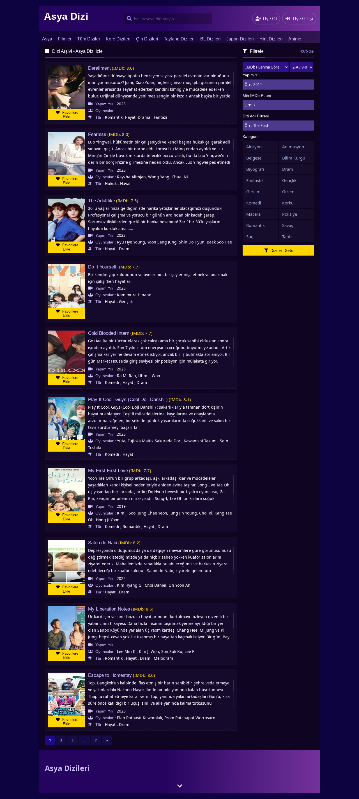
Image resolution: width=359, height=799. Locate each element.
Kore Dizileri (118, 39)
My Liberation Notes (109, 609)
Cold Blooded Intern (108, 333)
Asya (47, 39)
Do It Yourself (102, 267)
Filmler (65, 39)
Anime (294, 39)
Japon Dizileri (240, 39)
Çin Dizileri (147, 39)
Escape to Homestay (110, 675)
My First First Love (108, 470)
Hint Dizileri (271, 39)
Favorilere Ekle (69, 114)
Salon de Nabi (102, 542)
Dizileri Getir (281, 250)
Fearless (97, 134)
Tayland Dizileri (179, 39)
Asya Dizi (66, 16)
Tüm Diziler (88, 39)
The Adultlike (101, 200)
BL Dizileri (210, 39)
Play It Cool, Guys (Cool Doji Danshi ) (128, 399)
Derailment (99, 68)
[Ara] (128, 18)
